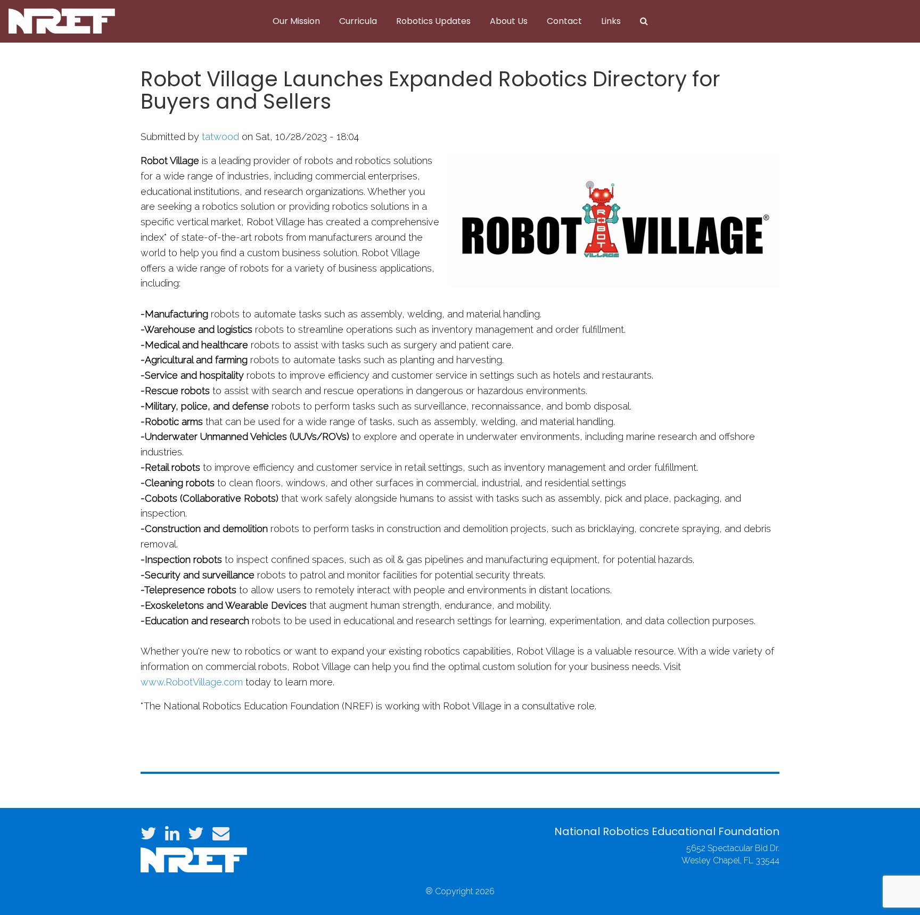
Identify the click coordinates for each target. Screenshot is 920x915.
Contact (564, 21)
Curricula (358, 21)
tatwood (220, 136)
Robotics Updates (433, 21)
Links (611, 21)
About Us (509, 21)
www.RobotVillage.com (192, 682)
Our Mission (296, 21)
